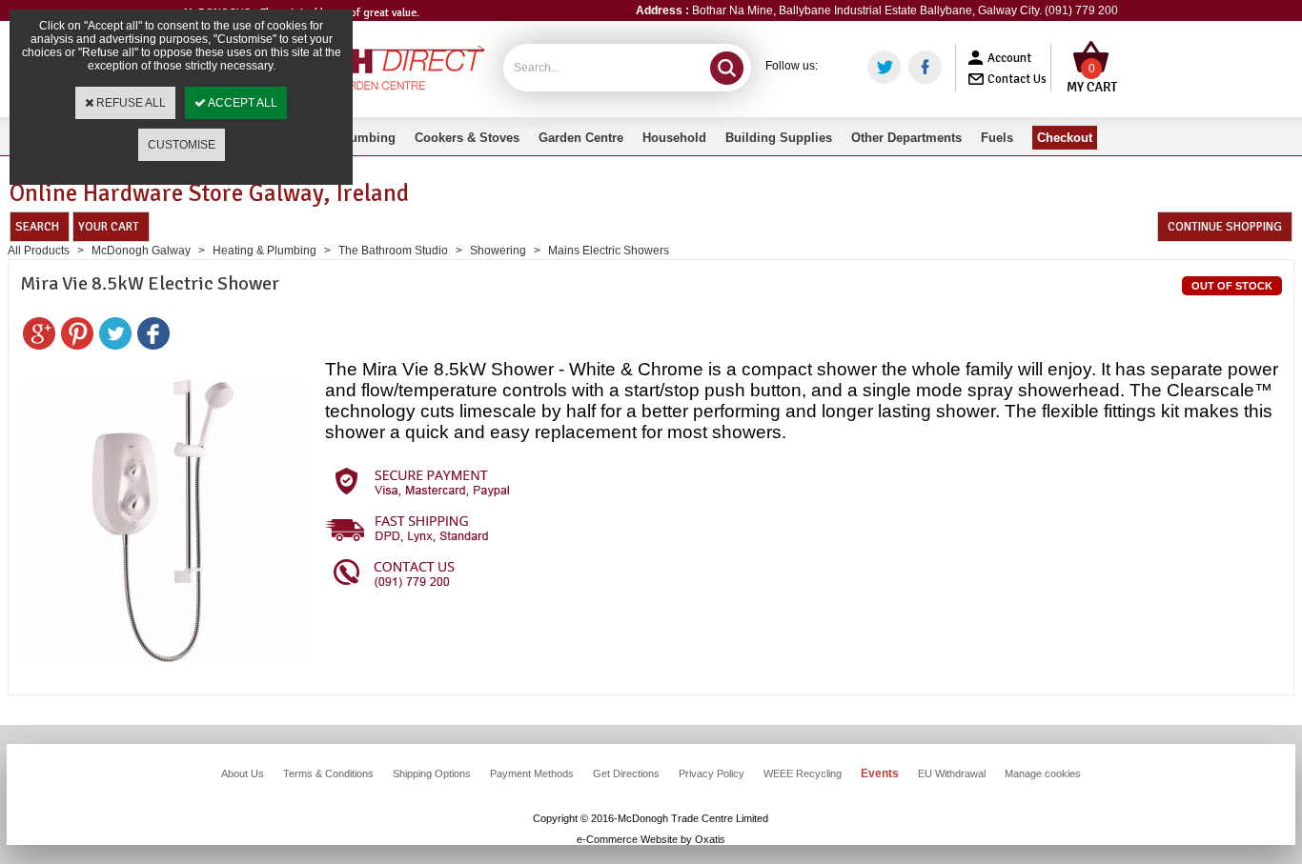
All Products (39, 250)
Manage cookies (1043, 773)
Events (880, 773)
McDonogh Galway (141, 250)
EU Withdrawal (952, 773)
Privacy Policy (711, 773)
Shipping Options (432, 773)
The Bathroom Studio (393, 250)
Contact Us (1017, 79)
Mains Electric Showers (608, 250)
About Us (242, 773)
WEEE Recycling (802, 773)
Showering (498, 250)
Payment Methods (532, 773)
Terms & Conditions (328, 773)
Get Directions (626, 773)
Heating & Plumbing (264, 250)
